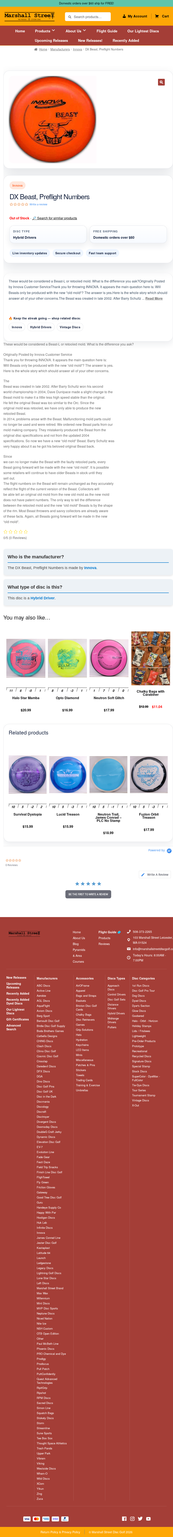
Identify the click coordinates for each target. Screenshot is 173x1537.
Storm (40, 1423)
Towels (80, 1075)
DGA (40, 1076)
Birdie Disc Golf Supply (51, 1026)
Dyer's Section (141, 1006)
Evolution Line (45, 1152)
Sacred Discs (45, 1403)
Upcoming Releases (51, 40)
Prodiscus (43, 1364)
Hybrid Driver (43, 598)
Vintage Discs (70, 327)
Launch (41, 1258)
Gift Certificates (17, 1019)
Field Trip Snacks (47, 1167)
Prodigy (41, 1359)
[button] (161, 82)
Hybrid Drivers (40, 327)
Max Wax (42, 1293)
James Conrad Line (48, 1238)
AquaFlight (43, 1006)
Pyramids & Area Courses (79, 956)
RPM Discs (44, 1398)
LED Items (82, 1050)
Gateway (42, 1192)
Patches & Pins (85, 1065)
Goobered (138, 1016)
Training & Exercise (88, 1085)
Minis (79, 1055)
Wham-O (42, 1473)
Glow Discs (139, 1011)
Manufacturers (60, 49)
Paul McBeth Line (47, 1344)
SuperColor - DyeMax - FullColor (146, 1078)
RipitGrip (42, 1388)
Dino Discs (43, 1081)
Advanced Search (13, 1027)
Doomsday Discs (47, 1127)
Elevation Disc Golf (48, 1142)
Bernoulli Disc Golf (48, 1021)
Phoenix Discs (45, 1349)
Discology (43, 1107)
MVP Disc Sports (47, 1308)
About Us (74, 30)
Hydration (82, 1040)
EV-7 (40, 1147)
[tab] (155, 874)
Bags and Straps (86, 996)
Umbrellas (82, 1090)
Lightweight (139, 1036)
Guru (40, 1202)
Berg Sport (43, 1016)
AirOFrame (82, 985)
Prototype (138, 1046)
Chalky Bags (84, 1014)
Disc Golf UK (45, 1091)
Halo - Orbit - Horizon (145, 1021)
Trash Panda (44, 1448)
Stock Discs (139, 1071)
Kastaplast (43, 1248)
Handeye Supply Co (49, 1207)
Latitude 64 (43, 1253)
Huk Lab (42, 1223)
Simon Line (43, 1408)
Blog (76, 944)
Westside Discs (46, 1468)
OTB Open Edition (48, 1333)
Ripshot (41, 1393)
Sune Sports (44, 1433)
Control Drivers (117, 994)
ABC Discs (43, 985)
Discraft (41, 1112)
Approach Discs (113, 987)
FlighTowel (43, 1177)
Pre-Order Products (144, 1041)
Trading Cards (84, 1080)
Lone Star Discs (46, 1278)
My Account (137, 16)
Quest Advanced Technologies (47, 1381)
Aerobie (41, 996)
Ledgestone (44, 1263)
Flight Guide (107, 30)
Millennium (43, 1298)
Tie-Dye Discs (140, 1085)
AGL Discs (43, 1001)
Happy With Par (46, 1212)
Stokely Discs (45, 1418)
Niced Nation (44, 1318)
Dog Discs (138, 996)
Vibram (41, 1458)
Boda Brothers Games (50, 1031)
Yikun (40, 1489)
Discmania (43, 1101)
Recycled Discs (141, 1056)
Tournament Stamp (143, 1095)
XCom (40, 1484)
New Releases (16, 977)
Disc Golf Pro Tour (143, 991)
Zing (39, 1494)
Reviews (104, 944)
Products (43, 30)
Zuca (40, 1499)
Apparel (80, 991)
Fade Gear (43, 1157)
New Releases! (90, 40)
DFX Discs (43, 1071)
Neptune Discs (46, 1313)
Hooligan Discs (46, 1217)
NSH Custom (45, 1328)
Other (40, 1339)
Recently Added (126, 40)
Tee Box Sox (45, 1438)
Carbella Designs (47, 1036)
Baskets (81, 1001)
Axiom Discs (44, 1011)
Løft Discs (43, 1283)
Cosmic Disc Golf (47, 1056)
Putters (112, 1027)
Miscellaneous (84, 1060)
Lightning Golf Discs (49, 1273)
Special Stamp (141, 1066)
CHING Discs (45, 1041)
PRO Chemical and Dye (51, 1354)
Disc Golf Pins (45, 1086)
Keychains (82, 1045)
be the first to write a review (88, 894)
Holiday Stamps (141, 1026)
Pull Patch (43, 1369)
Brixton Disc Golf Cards (86, 1007)
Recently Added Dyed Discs (17, 1001)
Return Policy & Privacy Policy (60, 1532)
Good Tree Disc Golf (49, 1197)
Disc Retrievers (85, 1020)
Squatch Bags (45, 1413)
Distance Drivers (113, 1006)
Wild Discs (43, 1478)
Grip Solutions (84, 1030)
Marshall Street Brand (50, 1288)
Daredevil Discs (46, 1066)
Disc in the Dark (46, 1096)
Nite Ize (41, 1323)
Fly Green (43, 1182)
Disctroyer (43, 1117)
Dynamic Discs (46, 1137)
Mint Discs (43, 1303)
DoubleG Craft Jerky (49, 1132)
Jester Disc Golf (47, 1243)
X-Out (135, 1105)
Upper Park (43, 1453)
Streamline (43, 1428)
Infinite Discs (45, 1228)
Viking (40, 1463)
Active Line (43, 991)
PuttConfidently (46, 1374)
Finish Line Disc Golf (49, 1172)
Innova (77, 49)
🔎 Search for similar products (54, 218)
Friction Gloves (46, 1187)
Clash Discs (44, 1046)
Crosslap (42, 1061)
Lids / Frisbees (141, 1031)
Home (20, 30)
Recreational (139, 1051)
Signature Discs (141, 1061)
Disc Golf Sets (117, 999)
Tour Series (139, 1090)
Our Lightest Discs (143, 30)
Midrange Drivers (113, 1020)
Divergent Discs (46, 1122)
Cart (165, 16)
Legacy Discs (45, 1268)
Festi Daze (43, 1162)
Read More (154, 298)
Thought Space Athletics (52, 1443)
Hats (79, 1035)
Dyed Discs (139, 1001)
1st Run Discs (140, 985)
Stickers (81, 1070)
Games (80, 1025)
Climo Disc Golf (46, 1051)
